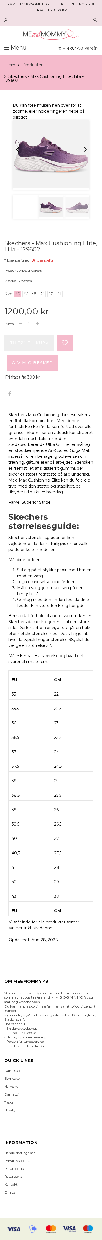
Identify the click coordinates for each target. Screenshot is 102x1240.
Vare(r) (80, 48)
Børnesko (12, 1078)
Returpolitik (14, 1168)
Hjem (9, 64)
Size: (8, 293)
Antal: (11, 324)
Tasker (9, 1102)
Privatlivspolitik (17, 1160)
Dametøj (11, 1094)
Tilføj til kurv (29, 343)
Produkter (32, 64)
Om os (9, 1192)
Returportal (14, 1176)
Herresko (11, 1086)
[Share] (9, 394)
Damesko (12, 1070)
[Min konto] (6, 20)
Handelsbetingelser (19, 1153)
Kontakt (11, 1184)
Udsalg (9, 1110)
